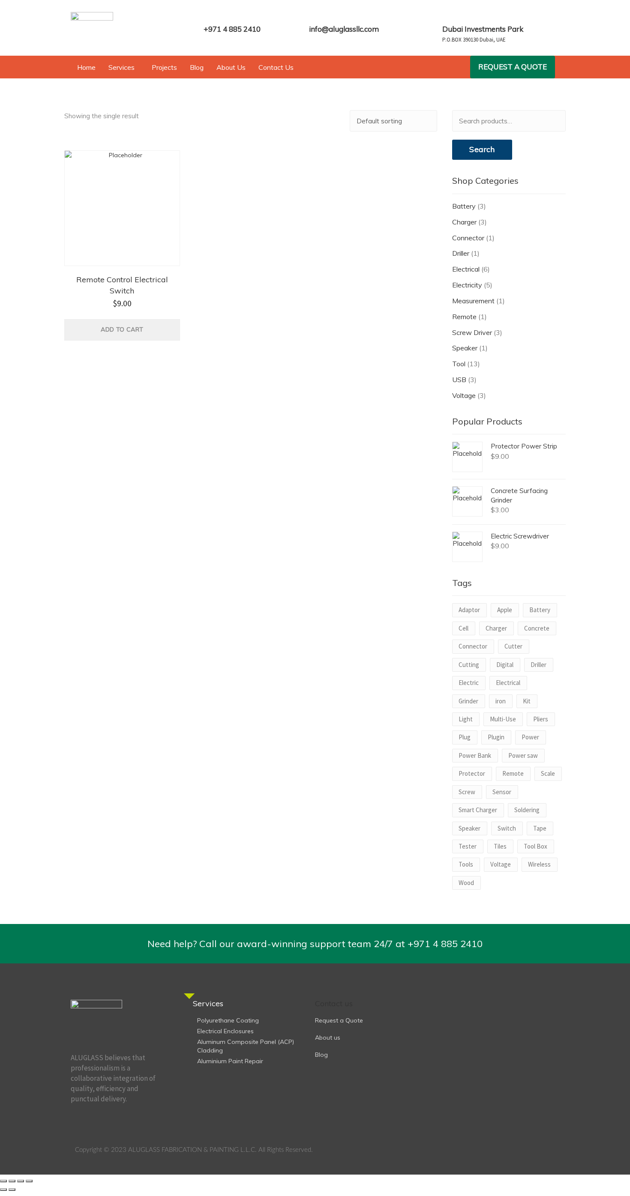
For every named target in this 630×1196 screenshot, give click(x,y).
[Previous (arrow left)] (3, 1189)
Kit (527, 701)
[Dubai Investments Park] (447, 16)
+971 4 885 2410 (232, 28)
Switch (507, 828)
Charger (464, 222)
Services (121, 67)
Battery (464, 206)
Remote (464, 316)
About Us (231, 67)
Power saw (523, 755)
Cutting (469, 665)
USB (459, 379)
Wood (466, 883)
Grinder (468, 701)
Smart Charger (478, 810)
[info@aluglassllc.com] (314, 16)
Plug (465, 737)
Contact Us (276, 67)
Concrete (536, 628)
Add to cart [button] (122, 329)
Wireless (539, 864)
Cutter (513, 646)
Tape (539, 828)
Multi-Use (503, 719)
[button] (123, 67)
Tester (468, 846)
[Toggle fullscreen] (12, 1181)
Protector (472, 773)
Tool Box (535, 846)
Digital (504, 665)
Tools (466, 864)
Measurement (473, 300)
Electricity (467, 285)
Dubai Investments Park (482, 28)
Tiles (500, 846)
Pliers (540, 719)
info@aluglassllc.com (344, 28)
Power (530, 737)
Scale (548, 773)
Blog (197, 67)
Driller (460, 253)
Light (466, 719)
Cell (463, 628)
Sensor (501, 792)
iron (500, 701)
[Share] (20, 1181)
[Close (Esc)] (29, 1181)
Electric (469, 683)
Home (86, 67)
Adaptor (469, 610)
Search (482, 149)
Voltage (464, 395)
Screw (467, 792)
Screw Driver (472, 332)
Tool (458, 363)
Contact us (334, 1003)
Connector (468, 237)
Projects (164, 67)
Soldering (527, 810)
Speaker (464, 348)
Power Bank (475, 755)
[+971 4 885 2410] (209, 16)
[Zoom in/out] (3, 1181)
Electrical (466, 269)
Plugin (496, 737)
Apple (504, 610)
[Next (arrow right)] (12, 1189)
